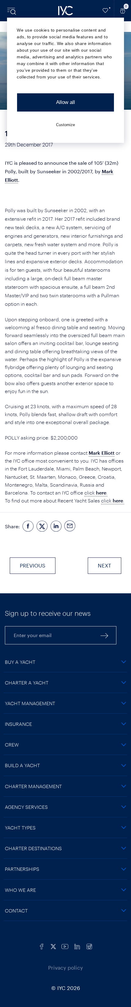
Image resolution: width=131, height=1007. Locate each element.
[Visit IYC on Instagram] (89, 945)
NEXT (104, 565)
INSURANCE (18, 724)
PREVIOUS (32, 565)
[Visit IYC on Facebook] (41, 945)
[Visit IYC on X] (53, 945)
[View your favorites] (105, 10)
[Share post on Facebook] (28, 526)
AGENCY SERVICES (26, 807)
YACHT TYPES (20, 827)
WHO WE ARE (20, 890)
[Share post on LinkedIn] (56, 526)
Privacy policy (65, 967)
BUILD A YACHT (22, 765)
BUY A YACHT (20, 662)
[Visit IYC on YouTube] (65, 945)
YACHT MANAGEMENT (30, 703)
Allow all (65, 102)
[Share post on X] (42, 526)
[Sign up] (104, 635)
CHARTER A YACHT (26, 682)
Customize (65, 124)
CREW (12, 744)
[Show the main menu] (12, 10)
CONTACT (16, 910)
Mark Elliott (102, 453)
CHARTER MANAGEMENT (33, 786)
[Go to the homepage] (65, 11)
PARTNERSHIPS (22, 869)
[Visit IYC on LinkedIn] (77, 945)
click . (96, 492)
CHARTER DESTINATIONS (33, 848)
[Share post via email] (70, 526)
